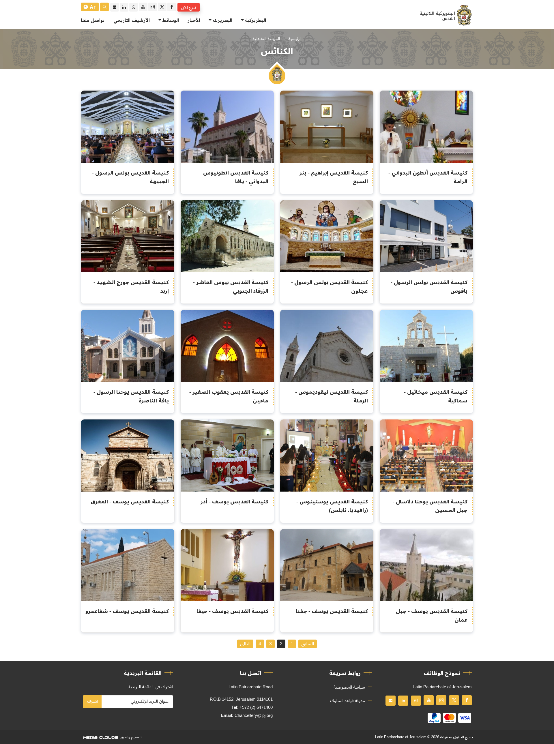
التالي (245, 644)
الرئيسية (295, 39)
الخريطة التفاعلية (266, 39)
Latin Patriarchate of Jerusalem (400, 737)
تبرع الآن (188, 7)
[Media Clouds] (100, 737)
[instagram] (152, 7)
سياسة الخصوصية (349, 687)
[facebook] (171, 7)
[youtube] (143, 7)
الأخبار (194, 20)
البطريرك (222, 20)
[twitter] (162, 7)
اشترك (92, 701)
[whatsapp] (133, 7)
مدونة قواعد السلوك (347, 700)
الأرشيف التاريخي (131, 20)
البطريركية (255, 20)
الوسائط (170, 20)
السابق (307, 644)
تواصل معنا (93, 20)
